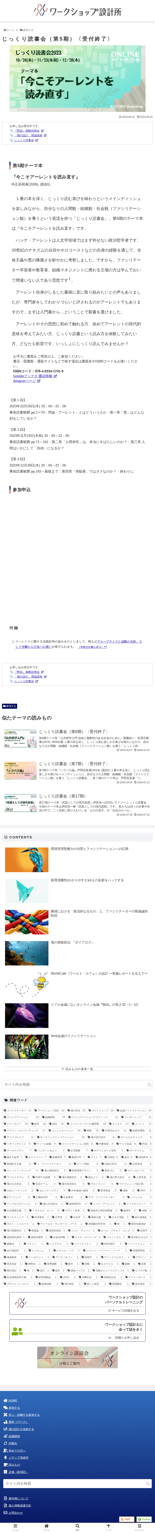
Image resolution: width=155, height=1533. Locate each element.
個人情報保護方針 (19, 1505)
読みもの (14, 1464)
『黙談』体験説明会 (27, 130)
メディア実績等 (18, 1457)
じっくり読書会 (24, 140)
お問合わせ (15, 1512)
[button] (149, 1085)
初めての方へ (17, 1450)
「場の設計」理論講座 (28, 135)
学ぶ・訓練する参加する (24, 1414)
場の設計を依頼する (21, 1429)
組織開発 (14, 1436)
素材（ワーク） (18, 1422)
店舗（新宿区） (18, 1472)
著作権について (18, 1498)
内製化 (12, 1443)
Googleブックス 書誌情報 (33, 376)
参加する (11, 706)
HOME (12, 1400)
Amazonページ (25, 381)
